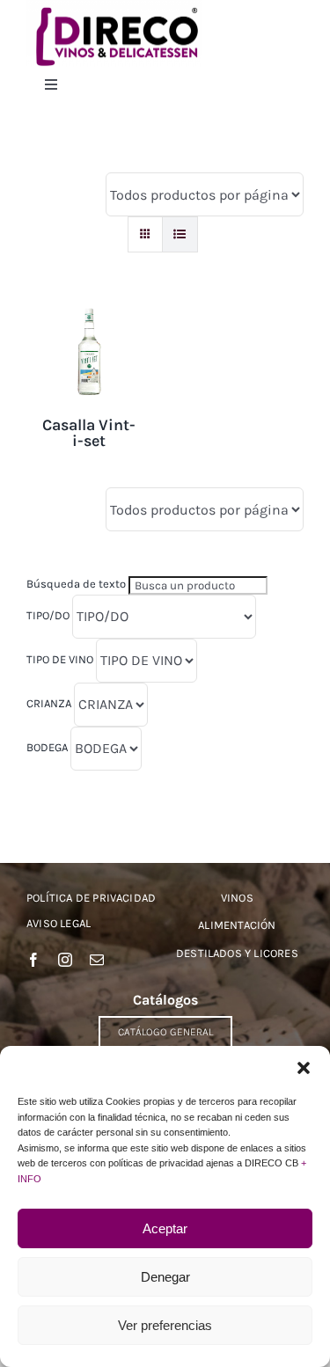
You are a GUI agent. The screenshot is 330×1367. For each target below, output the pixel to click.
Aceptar (165, 1228)
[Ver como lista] (180, 234)
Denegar (165, 1276)
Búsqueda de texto (76, 583)
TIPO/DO (48, 615)
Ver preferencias (165, 1325)
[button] (303, 1068)
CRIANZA (48, 703)
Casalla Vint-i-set (89, 432)
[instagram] (65, 960)
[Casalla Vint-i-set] (89, 313)
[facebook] (33, 960)
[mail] (97, 960)
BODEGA (47, 747)
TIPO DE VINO (59, 659)
